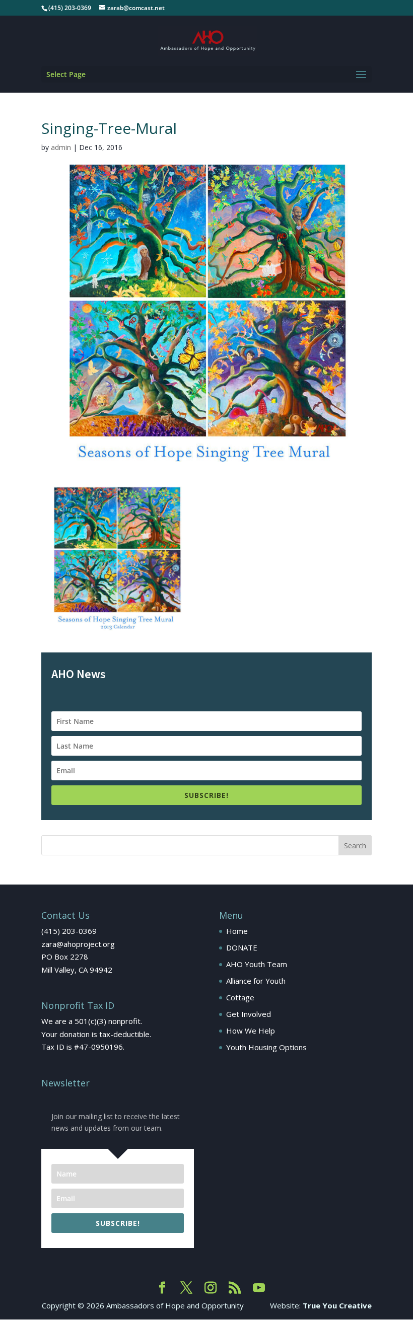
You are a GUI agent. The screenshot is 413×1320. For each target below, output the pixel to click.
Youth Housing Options (266, 1047)
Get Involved (248, 1014)
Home (237, 931)
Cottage (240, 997)
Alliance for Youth (256, 981)
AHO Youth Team (256, 964)
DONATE (241, 947)
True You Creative (337, 1305)
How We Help (250, 1030)
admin (61, 147)
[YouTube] (259, 1288)
